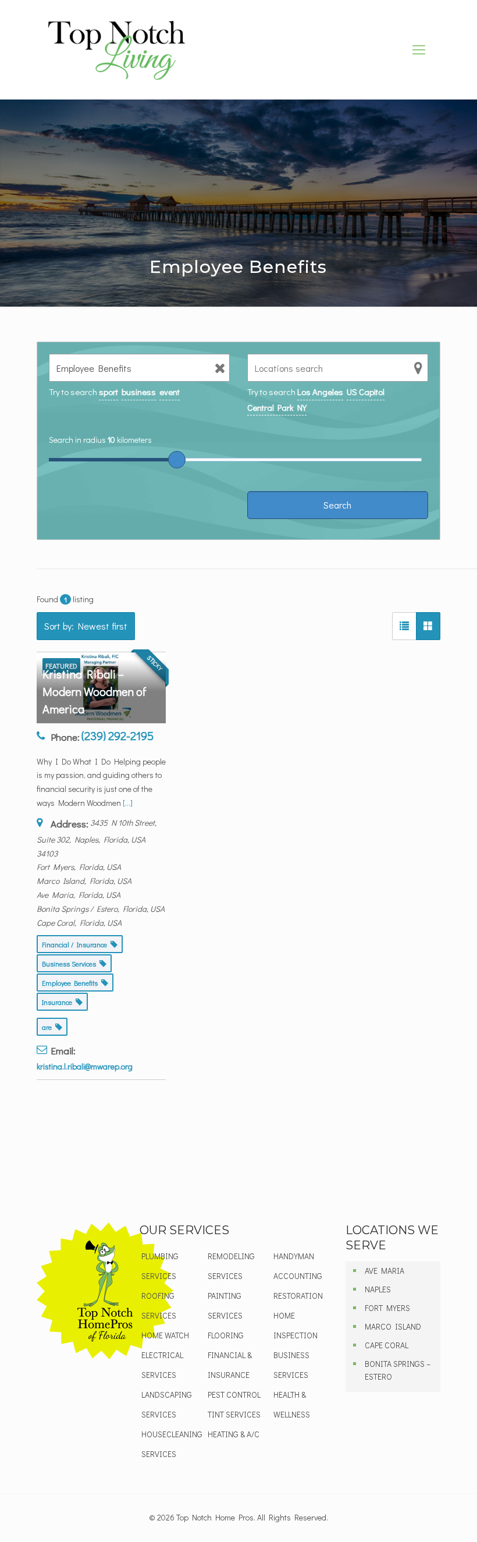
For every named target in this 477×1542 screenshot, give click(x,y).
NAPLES (378, 1289)
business (139, 391)
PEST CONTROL (234, 1394)
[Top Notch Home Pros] (116, 49)
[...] (128, 802)
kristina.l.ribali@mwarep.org (85, 1066)
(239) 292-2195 (117, 735)
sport (108, 391)
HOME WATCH (165, 1335)
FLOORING (226, 1335)
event (169, 391)
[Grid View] (428, 626)
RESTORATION (298, 1295)
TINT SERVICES (234, 1414)
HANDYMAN (293, 1256)
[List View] (404, 626)
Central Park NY (277, 407)
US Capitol (366, 391)
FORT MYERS (387, 1307)
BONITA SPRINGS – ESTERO (397, 1370)
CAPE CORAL (386, 1345)
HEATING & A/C (233, 1434)
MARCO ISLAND (393, 1326)
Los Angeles (320, 391)
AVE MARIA (384, 1270)
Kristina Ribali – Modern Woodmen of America (94, 691)
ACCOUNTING (297, 1275)
